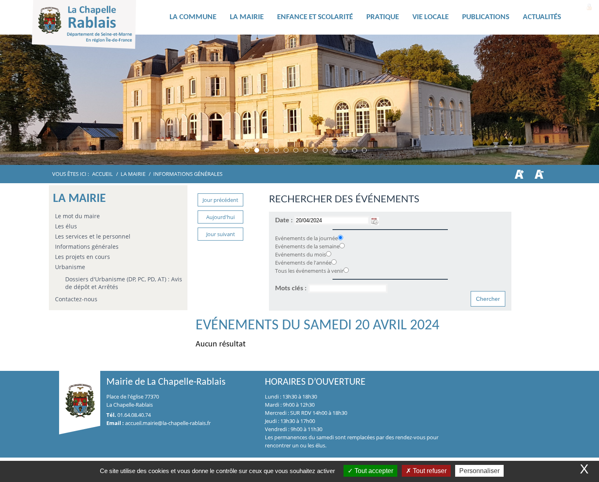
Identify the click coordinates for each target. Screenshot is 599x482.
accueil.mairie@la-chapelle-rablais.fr (168, 423)
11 (344, 150)
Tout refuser (429, 470)
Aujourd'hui (220, 217)
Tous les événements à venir (309, 270)
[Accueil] (97, 26)
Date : (284, 220)
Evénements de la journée (306, 238)
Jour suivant (220, 234)
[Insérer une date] (375, 220)
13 (364, 150)
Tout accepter (373, 470)
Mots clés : (291, 288)
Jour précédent (220, 200)
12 (354, 150)
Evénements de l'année (303, 262)
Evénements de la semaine (307, 246)
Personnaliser (479, 470)
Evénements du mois (300, 254)
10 (335, 150)
